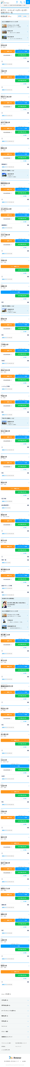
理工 (3, 302)
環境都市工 (4, 164)
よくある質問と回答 (6, 1049)
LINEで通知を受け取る (22, 54)
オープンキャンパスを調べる (9, 1010)
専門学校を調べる (6, 1005)
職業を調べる (5, 1015)
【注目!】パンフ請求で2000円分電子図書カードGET (14, 5)
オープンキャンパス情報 (22, 51)
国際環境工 (4, 225)
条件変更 (19, 16)
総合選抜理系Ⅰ (6, 505)
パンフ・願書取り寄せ (8, 51)
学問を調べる (5, 1021)
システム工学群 (6, 386)
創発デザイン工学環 (7, 585)
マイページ (4, 1026)
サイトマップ (18, 1046)
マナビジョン (5, 3)
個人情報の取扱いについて (21, 1043)
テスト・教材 (5, 1031)
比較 (25, 58)
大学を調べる (5, 1000)
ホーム (3, 994)
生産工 (3, 776)
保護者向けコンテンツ (7, 1036)
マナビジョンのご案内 (6, 1043)
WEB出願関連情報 (6, 55)
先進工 (3, 360)
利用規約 (3, 1046)
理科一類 (4, 560)
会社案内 (24, 1061)
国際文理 (4, 904)
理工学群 (4, 498)
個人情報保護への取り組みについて (11, 1061)
